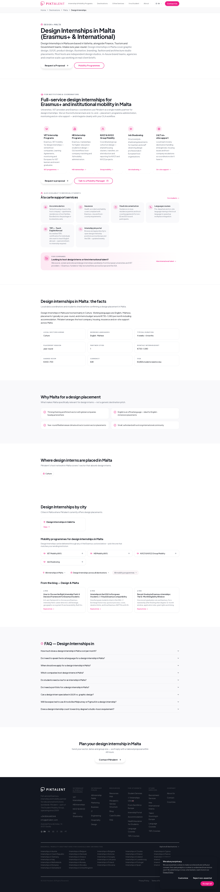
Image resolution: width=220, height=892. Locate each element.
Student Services (135, 793)
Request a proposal (55, 180)
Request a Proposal (55, 65)
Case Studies (114, 815)
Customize (183, 878)
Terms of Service (158, 881)
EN (45, 832)
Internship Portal (135, 812)
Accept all (207, 883)
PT (66, 832)
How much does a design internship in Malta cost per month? (68, 651)
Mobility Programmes (89, 65)
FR (49, 832)
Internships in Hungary (106, 857)
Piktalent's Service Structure (113, 804)
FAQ (111, 820)
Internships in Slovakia (78, 865)
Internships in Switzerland (51, 868)
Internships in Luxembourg (136, 859)
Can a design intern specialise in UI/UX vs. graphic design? (67, 694)
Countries (171, 802)
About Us (171, 793)
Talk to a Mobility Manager (91, 180)
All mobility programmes (124, 572)
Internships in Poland (105, 862)
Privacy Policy (168, 872)
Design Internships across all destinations (90, 572)
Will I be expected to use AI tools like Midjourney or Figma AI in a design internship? (78, 701)
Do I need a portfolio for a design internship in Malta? (65, 687)
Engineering (96, 815)
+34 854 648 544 (48, 816)
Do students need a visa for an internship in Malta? (63, 680)
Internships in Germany (50, 857)
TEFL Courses (133, 836)
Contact (170, 797)
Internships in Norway (77, 862)
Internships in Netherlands (51, 862)
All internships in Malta (54, 572)
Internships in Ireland (162, 857)
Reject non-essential (202, 878)
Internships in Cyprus (162, 851)
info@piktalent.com (49, 820)
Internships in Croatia (134, 851)
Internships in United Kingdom (81, 868)
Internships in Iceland (134, 857)
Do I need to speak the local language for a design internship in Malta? (73, 658)
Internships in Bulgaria (106, 851)
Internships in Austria (49, 851)
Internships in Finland (134, 854)
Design (94, 824)
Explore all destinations (168, 847)
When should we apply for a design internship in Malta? (66, 665)
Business (95, 807)
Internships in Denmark (78, 854)
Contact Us (172, 3)
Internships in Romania (50, 865)
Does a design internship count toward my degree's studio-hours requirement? (77, 709)
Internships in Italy (48, 859)
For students (172, 198)
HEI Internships (79, 804)
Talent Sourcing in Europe (153, 816)
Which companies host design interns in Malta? (62, 672)
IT (57, 832)
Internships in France (162, 854)
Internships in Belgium (77, 851)
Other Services (118, 3)
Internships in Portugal (134, 862)
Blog (111, 811)
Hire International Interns (154, 805)
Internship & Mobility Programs (80, 3)
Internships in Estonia (105, 854)
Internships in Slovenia (106, 865)
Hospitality (95, 820)
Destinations (102, 3)
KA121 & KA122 (79, 809)
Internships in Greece (77, 857)
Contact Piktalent (108, 759)
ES (53, 832)
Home (43, 10)
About (146, 3)
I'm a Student (134, 3)
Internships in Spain (133, 865)
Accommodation (135, 817)
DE (61, 832)
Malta (65, 10)
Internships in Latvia (77, 859)
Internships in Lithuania (106, 859)
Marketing (95, 802)
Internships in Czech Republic (52, 854)
